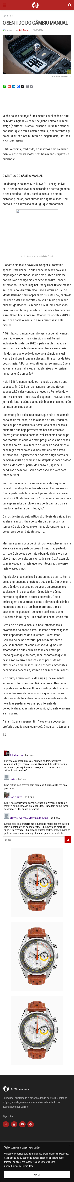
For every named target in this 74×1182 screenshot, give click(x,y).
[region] (37, 1162)
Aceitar (37, 1174)
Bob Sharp (23, 30)
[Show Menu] (4, 5)
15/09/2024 (38, 30)
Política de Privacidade (22, 1166)
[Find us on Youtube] (22, 1124)
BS (11, 16)
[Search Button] (69, 5)
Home (5, 16)
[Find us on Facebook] (6, 1124)
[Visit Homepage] (35, 5)
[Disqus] (37, 792)
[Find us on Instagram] (14, 1124)
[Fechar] (70, 1145)
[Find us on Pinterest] (30, 1124)
